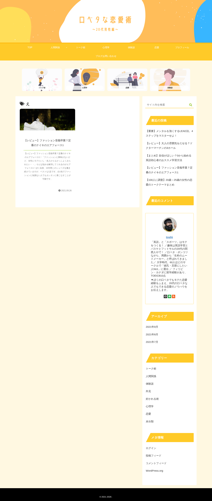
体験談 (150, 383)
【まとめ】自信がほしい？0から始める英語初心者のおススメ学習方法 (168, 158)
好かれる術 (152, 398)
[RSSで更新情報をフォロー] (173, 296)
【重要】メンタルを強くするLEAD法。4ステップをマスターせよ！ (169, 133)
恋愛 (148, 413)
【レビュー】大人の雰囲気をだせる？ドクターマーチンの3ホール (169, 145)
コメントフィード (156, 463)
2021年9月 (152, 326)
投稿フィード (153, 455)
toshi (169, 237)
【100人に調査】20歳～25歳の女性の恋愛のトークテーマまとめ (169, 182)
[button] (189, 105)
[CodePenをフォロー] (165, 296)
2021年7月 (152, 342)
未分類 (150, 421)
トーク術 (151, 368)
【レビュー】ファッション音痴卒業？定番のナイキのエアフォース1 (169, 170)
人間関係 (151, 376)
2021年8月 (152, 334)
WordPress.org (154, 470)
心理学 (150, 406)
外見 (148, 391)
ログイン (151, 448)
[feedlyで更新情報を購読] (169, 296)
